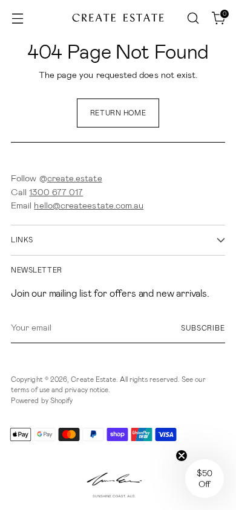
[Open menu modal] (17, 18)
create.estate (74, 178)
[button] (204, 478)
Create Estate (93, 379)
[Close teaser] (181, 456)
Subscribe (203, 328)
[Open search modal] (192, 18)
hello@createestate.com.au (88, 205)
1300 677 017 (56, 192)
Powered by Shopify (42, 400)
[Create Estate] (118, 18)
